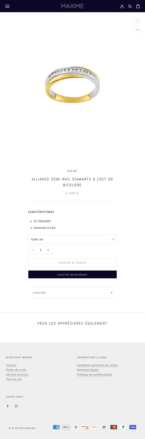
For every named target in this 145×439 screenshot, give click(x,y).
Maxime (72, 170)
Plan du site (14, 379)
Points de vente (16, 370)
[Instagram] (16, 405)
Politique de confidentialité (94, 374)
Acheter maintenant (72, 274)
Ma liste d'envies (17, 374)
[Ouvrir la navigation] (7, 6)
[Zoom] (137, 21)
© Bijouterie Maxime (22, 428)
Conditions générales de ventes (97, 365)
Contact (11, 365)
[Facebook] (7, 405)
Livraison (39, 292)
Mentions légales (88, 370)
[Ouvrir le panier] (138, 6)
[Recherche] (130, 6)
